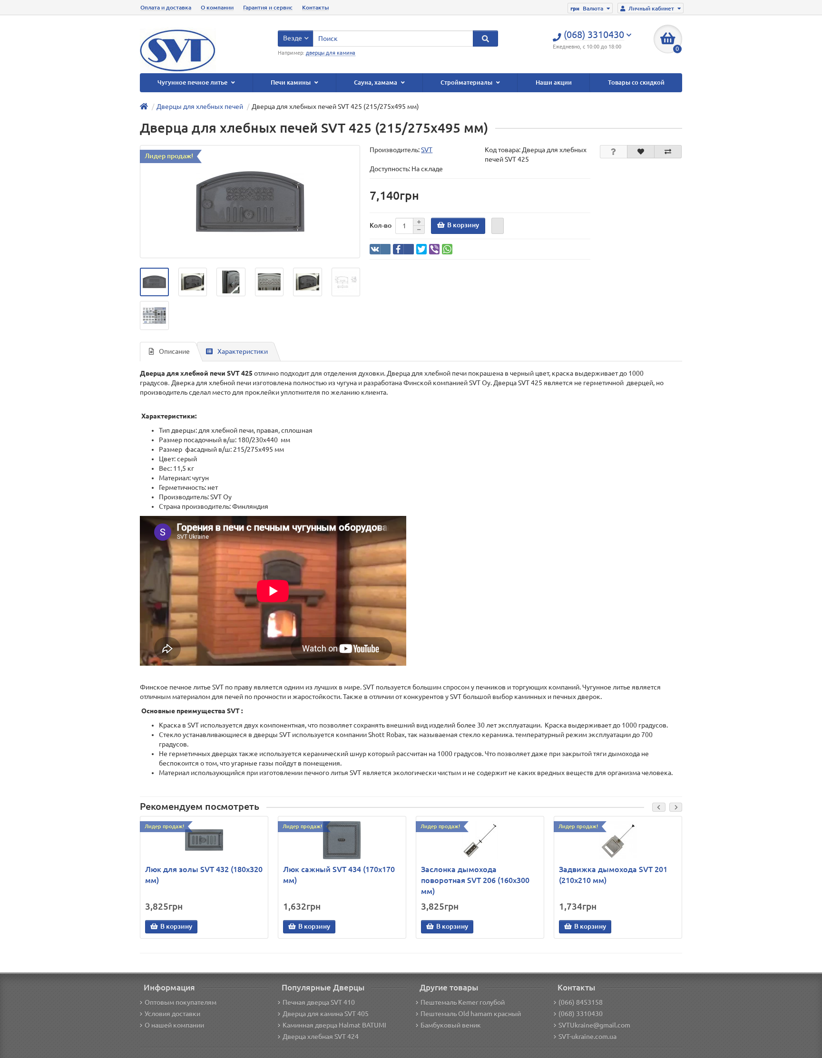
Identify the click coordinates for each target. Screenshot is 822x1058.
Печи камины (291, 82)
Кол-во (380, 225)
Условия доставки (172, 1014)
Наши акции (554, 82)
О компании (217, 7)
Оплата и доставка (165, 7)
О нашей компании (174, 1025)
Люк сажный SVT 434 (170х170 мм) (339, 874)
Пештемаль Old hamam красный (471, 1014)
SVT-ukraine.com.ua (587, 1036)
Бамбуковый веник (451, 1025)
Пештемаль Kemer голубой (463, 1002)
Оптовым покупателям (180, 1002)
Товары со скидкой (636, 82)
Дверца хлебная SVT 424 (321, 1036)
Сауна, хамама (376, 82)
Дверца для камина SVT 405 (326, 1014)
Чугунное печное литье (193, 82)
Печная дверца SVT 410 (319, 1002)
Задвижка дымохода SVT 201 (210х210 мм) (613, 874)
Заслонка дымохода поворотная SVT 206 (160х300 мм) (475, 880)
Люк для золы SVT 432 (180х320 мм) (204, 874)
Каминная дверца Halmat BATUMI (334, 1025)
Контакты (315, 7)
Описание (174, 351)
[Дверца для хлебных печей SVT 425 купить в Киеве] (154, 282)
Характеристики (242, 351)
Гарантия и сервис (268, 7)
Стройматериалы (467, 82)
